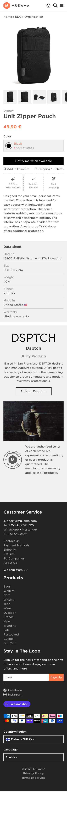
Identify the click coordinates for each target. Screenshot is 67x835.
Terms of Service (33, 777)
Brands (8, 617)
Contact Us (11, 541)
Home (7, 16)
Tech (6, 604)
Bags (6, 586)
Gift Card (9, 643)
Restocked (11, 634)
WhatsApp (11, 529)
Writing (8, 599)
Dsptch (8, 110)
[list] (33, 55)
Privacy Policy (33, 773)
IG (5, 534)
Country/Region (14, 731)
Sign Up (56, 677)
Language (10, 749)
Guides (8, 638)
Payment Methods (16, 545)
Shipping (9, 549)
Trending (9, 625)
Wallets (8, 591)
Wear (7, 608)
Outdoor (9, 612)
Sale (6, 630)
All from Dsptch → (33, 391)
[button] (48, 5)
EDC (18, 16)
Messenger (29, 529)
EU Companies (13, 558)
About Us (10, 562)
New (6, 621)
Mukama (39, 769)
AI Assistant (18, 534)
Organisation (33, 16)
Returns (8, 554)
